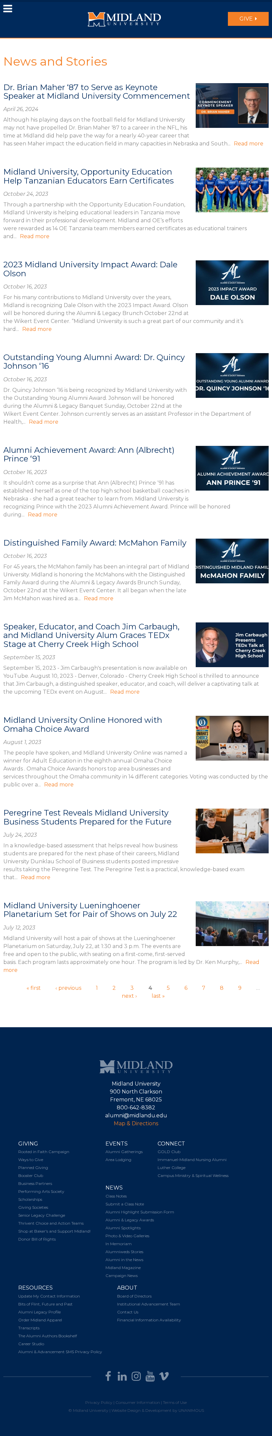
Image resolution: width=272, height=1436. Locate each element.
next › (129, 996)
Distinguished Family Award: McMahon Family (94, 543)
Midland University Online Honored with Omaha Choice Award (82, 724)
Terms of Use (175, 1402)
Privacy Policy (98, 1402)
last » (158, 996)
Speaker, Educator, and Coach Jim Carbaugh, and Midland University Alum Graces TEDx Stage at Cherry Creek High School (91, 635)
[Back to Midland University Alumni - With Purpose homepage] (124, 19)
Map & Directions (136, 1123)
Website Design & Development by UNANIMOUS (157, 1410)
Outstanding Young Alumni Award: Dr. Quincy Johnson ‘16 (94, 361)
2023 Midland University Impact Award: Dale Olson (90, 269)
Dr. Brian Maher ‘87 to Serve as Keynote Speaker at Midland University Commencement (96, 91)
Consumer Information (137, 1402)
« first (34, 988)
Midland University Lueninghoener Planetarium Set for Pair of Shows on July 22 (90, 910)
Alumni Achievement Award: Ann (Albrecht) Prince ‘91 (88, 454)
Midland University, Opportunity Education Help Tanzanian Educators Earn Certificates (88, 176)
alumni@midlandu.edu (136, 1115)
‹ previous (68, 988)
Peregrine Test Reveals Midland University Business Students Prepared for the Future (87, 817)
